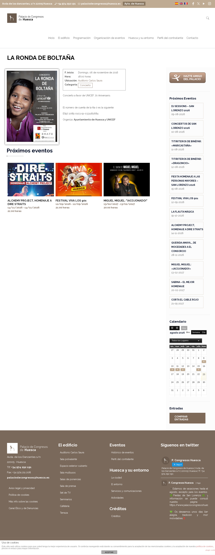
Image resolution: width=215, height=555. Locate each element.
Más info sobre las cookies (23, 501)
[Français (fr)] (185, 3)
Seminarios (66, 499)
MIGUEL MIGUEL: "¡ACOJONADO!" (125, 200)
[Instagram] (209, 4)
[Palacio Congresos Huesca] (26, 18)
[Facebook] (193, 4)
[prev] (172, 328)
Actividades (117, 497)
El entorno (116, 484)
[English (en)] (181, 3)
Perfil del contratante (122, 459)
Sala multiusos (68, 472)
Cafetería (64, 506)
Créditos (115, 516)
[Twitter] (198, 4)
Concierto (85, 85)
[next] (177, 328)
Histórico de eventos (122, 452)
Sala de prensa (68, 486)
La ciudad (116, 477)
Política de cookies (19, 495)
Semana (196, 332)
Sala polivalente (68, 459)
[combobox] (185, 340)
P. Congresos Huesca (181, 482)
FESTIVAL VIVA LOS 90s (71, 200)
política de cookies (204, 546)
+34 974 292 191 (66, 3)
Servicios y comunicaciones (126, 491)
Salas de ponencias (70, 479)
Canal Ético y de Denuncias (23, 508)
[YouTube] (203, 4)
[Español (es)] (176, 3)
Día (203, 332)
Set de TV (65, 492)
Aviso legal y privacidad (22, 488)
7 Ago (198, 483)
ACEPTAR (109, 552)
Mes (188, 332)
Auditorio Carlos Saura (90, 80)
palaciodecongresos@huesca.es (100, 3)
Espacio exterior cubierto (73, 466)
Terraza (64, 512)
